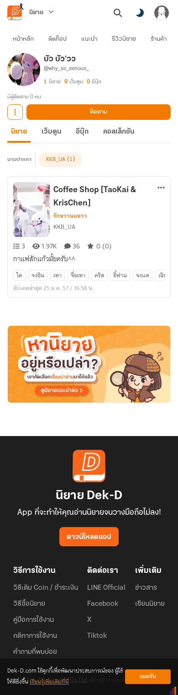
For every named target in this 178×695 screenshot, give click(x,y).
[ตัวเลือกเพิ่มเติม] (15, 112)
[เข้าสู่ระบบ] (161, 13)
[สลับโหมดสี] (140, 13)
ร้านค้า (159, 39)
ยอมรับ (148, 676)
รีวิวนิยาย (124, 39)
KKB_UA (55, 159)
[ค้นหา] (118, 13)
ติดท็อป (57, 39)
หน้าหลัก (23, 39)
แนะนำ (89, 39)
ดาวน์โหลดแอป (89, 537)
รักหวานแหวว (70, 216)
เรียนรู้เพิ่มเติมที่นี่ (49, 682)
